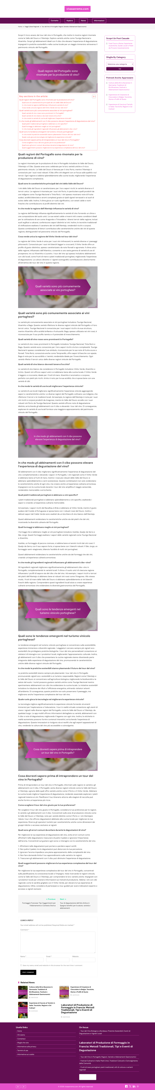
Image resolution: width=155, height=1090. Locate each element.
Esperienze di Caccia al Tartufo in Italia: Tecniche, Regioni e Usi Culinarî (42, 1005)
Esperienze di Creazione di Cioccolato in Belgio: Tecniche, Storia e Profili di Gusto (82, 989)
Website (75, 956)
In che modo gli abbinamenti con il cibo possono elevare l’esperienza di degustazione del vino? (57, 121)
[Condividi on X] (130, 1087)
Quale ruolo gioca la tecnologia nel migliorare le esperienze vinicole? (46, 137)
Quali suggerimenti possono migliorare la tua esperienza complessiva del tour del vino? (53, 148)
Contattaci (21, 1039)
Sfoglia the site (23, 1043)
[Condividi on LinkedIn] (134, 1087)
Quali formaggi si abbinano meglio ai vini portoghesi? (41, 126)
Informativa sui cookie (25, 1054)
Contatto (54, 20)
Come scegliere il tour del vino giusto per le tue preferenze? (43, 143)
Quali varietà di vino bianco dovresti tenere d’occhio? (41, 116)
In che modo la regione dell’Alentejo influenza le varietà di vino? (45, 105)
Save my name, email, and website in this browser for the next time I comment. (53, 965)
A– (24, 1087)
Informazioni (99, 20)
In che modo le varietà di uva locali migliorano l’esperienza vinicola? (46, 118)
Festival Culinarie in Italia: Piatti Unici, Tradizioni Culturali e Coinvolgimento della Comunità (108, 1062)
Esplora (70, 20)
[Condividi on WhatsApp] (138, 1087)
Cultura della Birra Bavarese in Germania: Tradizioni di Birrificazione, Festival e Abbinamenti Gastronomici (120, 86)
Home (83, 20)
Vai (120, 69)
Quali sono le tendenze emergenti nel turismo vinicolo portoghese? (46, 132)
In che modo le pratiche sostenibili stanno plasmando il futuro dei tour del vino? (51, 134)
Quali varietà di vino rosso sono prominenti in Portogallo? (43, 113)
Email (49, 956)
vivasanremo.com (77, 8)
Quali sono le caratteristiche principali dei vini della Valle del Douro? (46, 103)
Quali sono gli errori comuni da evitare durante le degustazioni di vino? (48, 145)
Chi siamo (21, 1035)
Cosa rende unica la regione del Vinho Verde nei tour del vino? (44, 108)
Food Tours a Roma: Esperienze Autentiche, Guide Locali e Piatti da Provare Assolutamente (121, 45)
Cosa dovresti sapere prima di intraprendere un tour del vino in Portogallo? (49, 140)
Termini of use (22, 1050)
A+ (18, 1087)
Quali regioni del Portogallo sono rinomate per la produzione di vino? (46, 100)
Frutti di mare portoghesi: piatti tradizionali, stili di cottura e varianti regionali (106, 1068)
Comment (24, 930)
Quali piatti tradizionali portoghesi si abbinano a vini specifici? (44, 124)
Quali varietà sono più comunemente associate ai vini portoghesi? (46, 110)
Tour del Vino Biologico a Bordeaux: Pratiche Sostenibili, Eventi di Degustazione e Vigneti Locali (104, 1032)
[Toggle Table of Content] (92, 96)
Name (23, 956)
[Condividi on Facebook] (126, 1087)
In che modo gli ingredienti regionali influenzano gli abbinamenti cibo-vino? (49, 129)
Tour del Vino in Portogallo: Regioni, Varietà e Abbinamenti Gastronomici (108, 1057)
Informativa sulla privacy (26, 1046)
